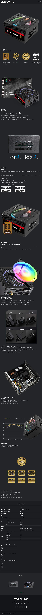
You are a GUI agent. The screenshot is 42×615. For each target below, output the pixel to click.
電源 (17, 62)
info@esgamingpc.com (24, 601)
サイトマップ (13, 613)
